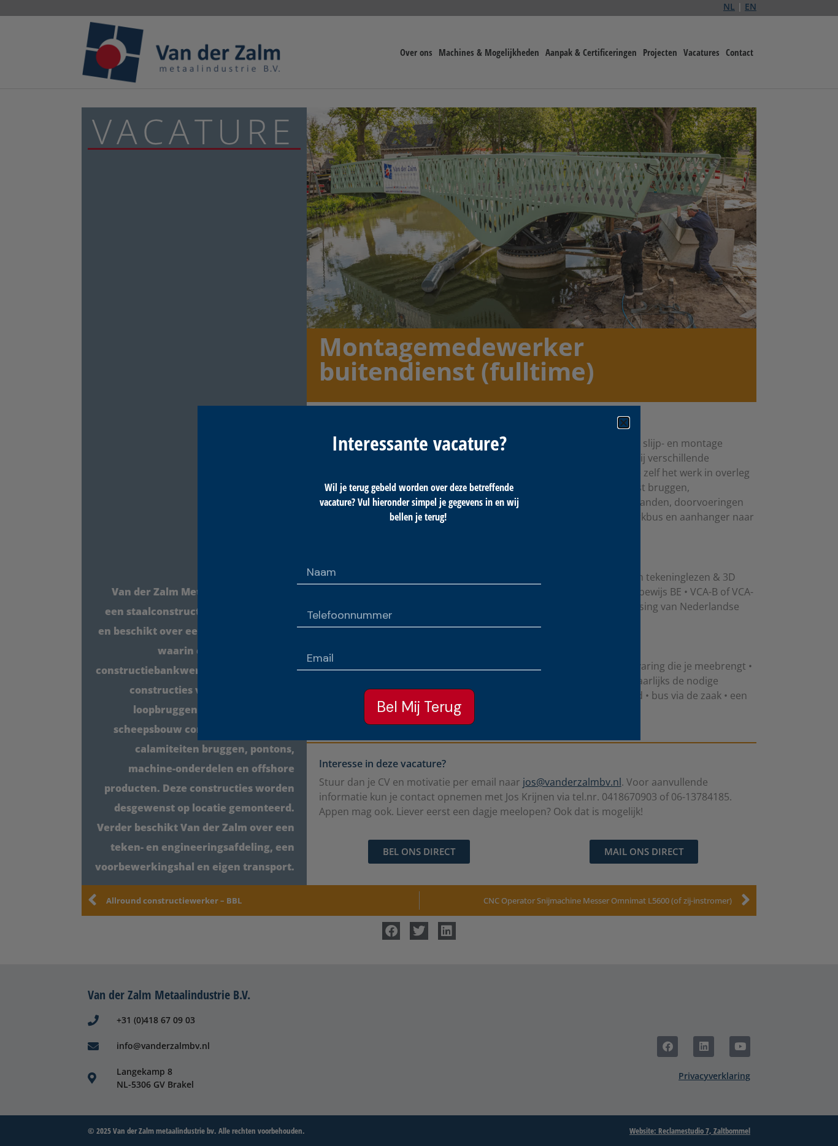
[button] (623, 422)
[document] (419, 573)
